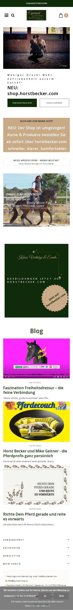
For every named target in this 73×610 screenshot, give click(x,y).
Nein (61, 596)
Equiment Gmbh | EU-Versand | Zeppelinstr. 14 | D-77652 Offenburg (36, 585)
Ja (45, 596)
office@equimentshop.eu (18, 581)
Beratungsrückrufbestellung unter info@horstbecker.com (32, 576)
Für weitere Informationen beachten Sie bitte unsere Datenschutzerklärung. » (37, 603)
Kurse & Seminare (54, 103)
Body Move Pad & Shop (22, 103)
